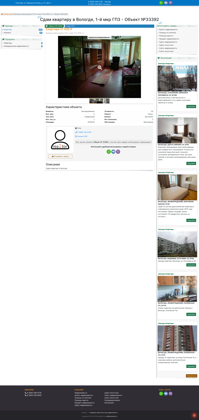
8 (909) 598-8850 (95, 4)
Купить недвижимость (84, 395)
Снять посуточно (111, 398)
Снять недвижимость (113, 395)
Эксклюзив (108, 403)
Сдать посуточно (111, 393)
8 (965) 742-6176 (84, 132)
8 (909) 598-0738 (95, 2)
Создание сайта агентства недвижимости (104, 412)
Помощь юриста (81, 400)
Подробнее (191, 106)
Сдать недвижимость (83, 405)
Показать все (191, 376)
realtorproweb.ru (111, 416)
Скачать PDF (81, 136)
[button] (99, 66)
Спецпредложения (112, 400)
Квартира (8, 14)
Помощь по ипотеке (83, 398)
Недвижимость (81, 393)
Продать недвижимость (85, 403)
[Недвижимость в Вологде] (2, 14)
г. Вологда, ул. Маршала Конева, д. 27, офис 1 (33, 3)
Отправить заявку (61, 156)
